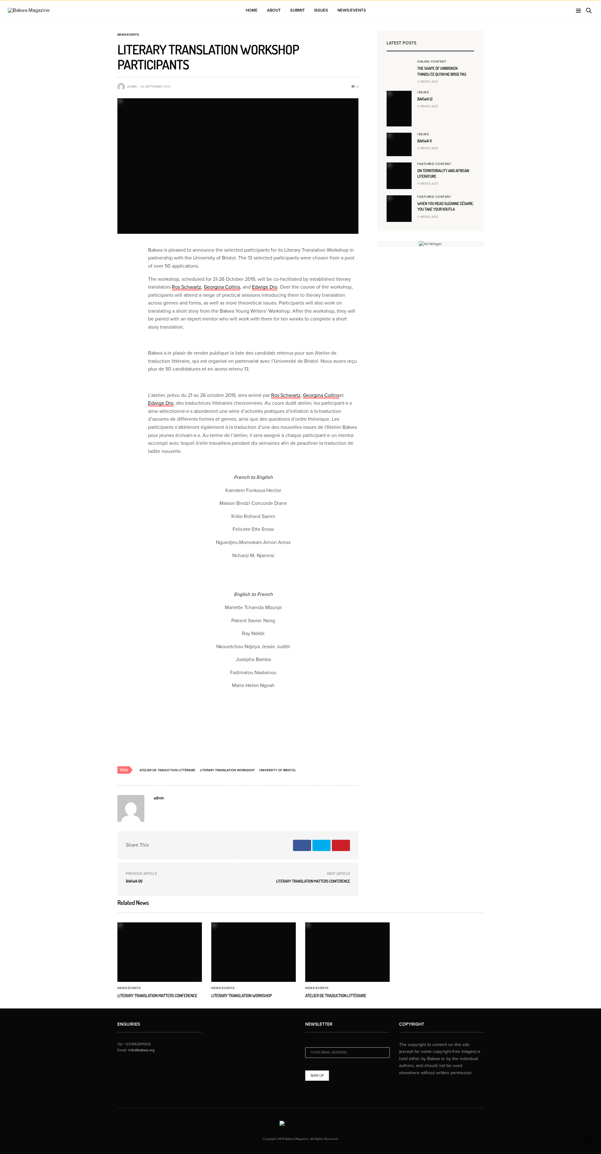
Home (252, 10)
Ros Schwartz (186, 287)
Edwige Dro (264, 287)
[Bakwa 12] (399, 108)
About (274, 10)
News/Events (351, 10)
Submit (297, 10)
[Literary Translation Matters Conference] (159, 952)
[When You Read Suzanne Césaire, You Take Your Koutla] (399, 208)
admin (132, 87)
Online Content (431, 61)
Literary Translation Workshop (227, 770)
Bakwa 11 (424, 141)
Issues (321, 10)
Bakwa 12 (425, 99)
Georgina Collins (222, 287)
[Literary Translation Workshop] (253, 952)
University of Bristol (277, 770)
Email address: (318, 1043)
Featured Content (434, 164)
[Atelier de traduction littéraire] (347, 952)
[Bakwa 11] (399, 144)
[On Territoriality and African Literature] (399, 175)
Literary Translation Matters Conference (313, 881)
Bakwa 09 (134, 881)
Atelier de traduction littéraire (167, 770)
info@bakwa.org (141, 1050)
